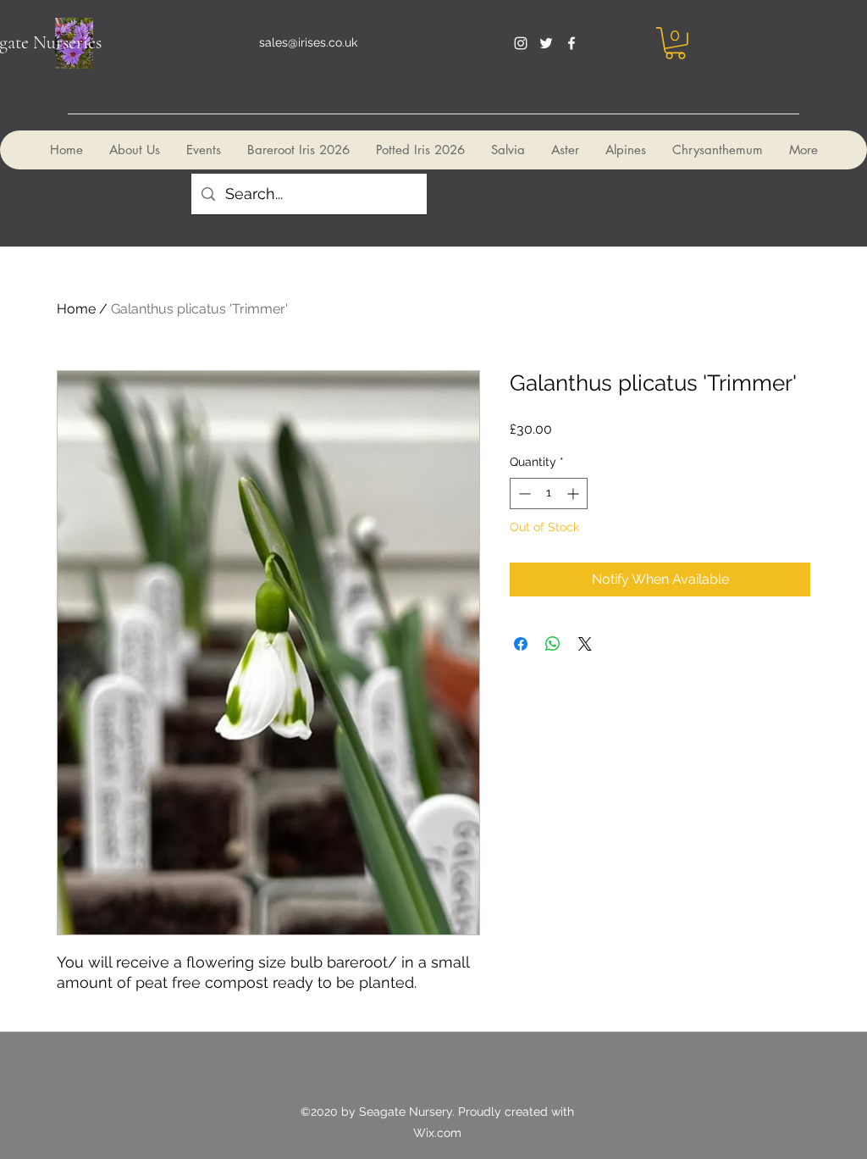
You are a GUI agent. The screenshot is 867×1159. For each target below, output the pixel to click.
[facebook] (571, 43)
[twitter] (546, 43)
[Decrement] (522, 493)
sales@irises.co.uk (308, 42)
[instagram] (520, 43)
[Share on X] (585, 644)
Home (76, 309)
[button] (675, 43)
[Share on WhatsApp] (553, 644)
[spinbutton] (548, 493)
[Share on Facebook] (521, 644)
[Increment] (574, 493)
